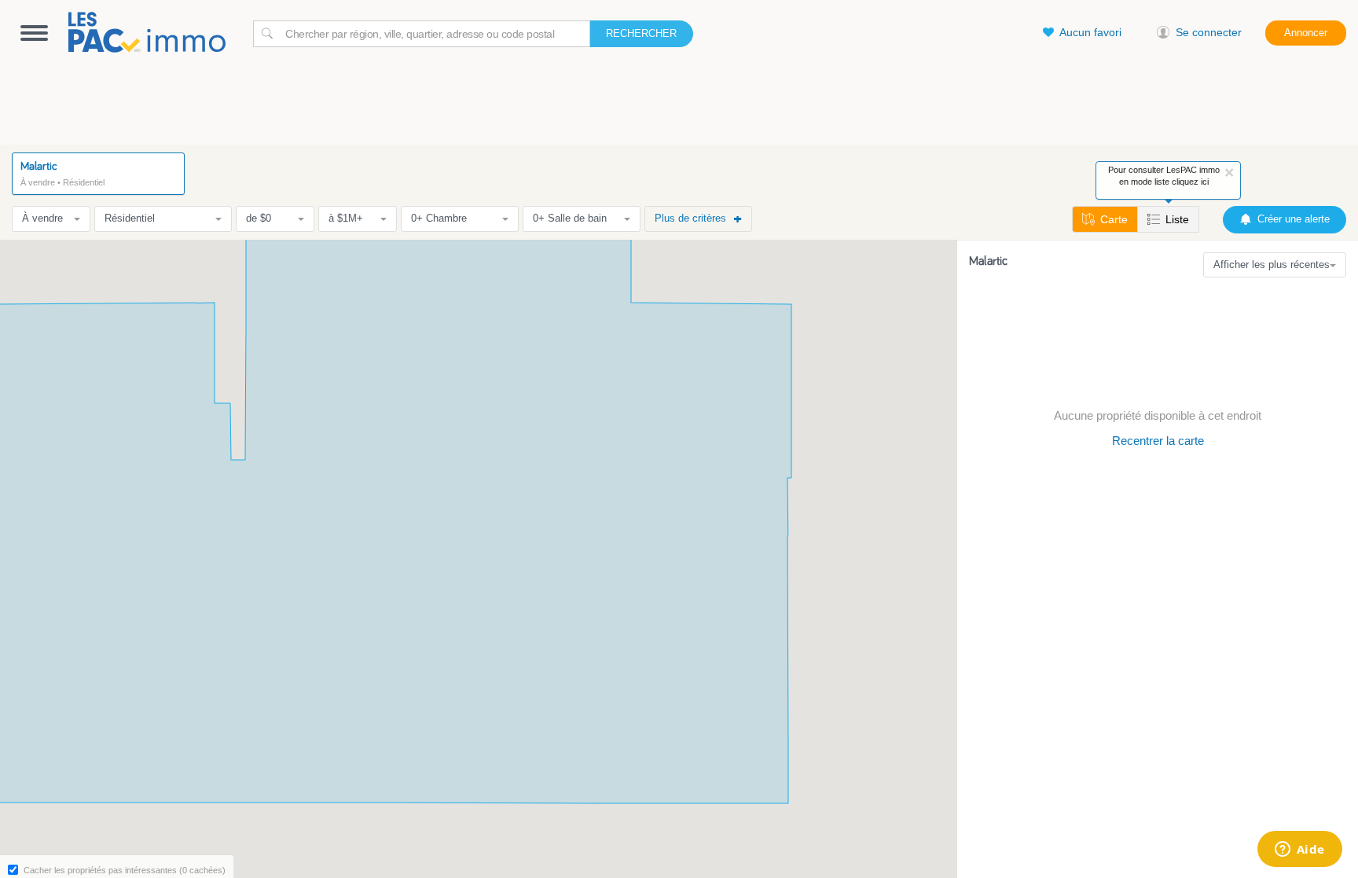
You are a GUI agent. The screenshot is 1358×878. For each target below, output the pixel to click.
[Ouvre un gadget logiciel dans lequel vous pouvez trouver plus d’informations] (1299, 850)
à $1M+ (345, 218)
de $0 (258, 218)
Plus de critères (690, 218)
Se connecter (1209, 32)
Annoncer (1305, 33)
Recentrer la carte (1158, 440)
